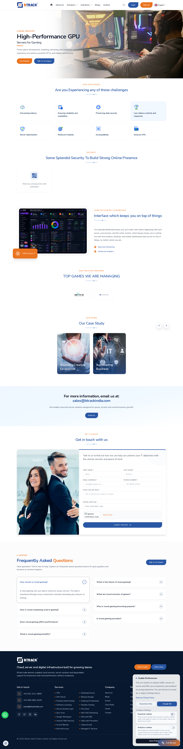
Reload (109, 515)
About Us (60, 5)
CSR (132, 693)
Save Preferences (156, 741)
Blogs (97, 5)
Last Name (129, 470)
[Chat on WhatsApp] (4, 714)
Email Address (90, 480)
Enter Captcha (90, 502)
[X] (24, 714)
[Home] (51, 4)
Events (107, 701)
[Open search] (124, 5)
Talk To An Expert (44, 61)
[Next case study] (166, 325)
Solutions (71, 5)
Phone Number (131, 480)
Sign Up (146, 5)
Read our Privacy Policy (145, 698)
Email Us (91, 415)
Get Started (24, 61)
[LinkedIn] (35, 714)
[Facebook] (19, 714)
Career (107, 709)
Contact (106, 5)
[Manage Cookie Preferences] (5, 743)
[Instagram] (30, 714)
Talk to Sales (142, 667)
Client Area (158, 667)
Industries (85, 5)
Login (133, 5)
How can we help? (91, 490)
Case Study (109, 705)
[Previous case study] (159, 325)
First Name (88, 470)
